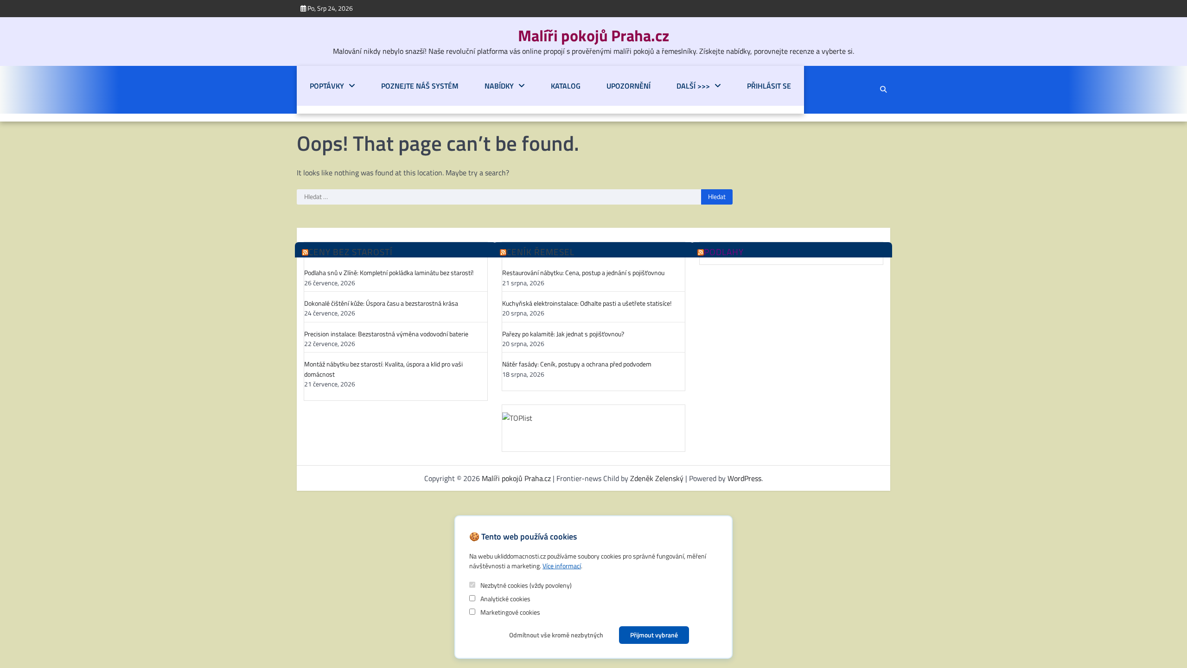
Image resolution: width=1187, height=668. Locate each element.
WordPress (744, 478)
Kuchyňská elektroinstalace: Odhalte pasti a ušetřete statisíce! (586, 303)
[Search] (883, 89)
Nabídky (499, 85)
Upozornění (628, 85)
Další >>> (693, 85)
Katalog (566, 85)
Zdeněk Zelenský (656, 478)
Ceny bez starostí (350, 252)
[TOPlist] (593, 426)
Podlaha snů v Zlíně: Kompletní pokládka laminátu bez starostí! (388, 273)
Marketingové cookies (509, 612)
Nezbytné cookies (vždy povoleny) (525, 585)
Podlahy (724, 252)
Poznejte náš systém (420, 85)
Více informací (561, 566)
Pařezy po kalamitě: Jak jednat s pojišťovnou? (563, 334)
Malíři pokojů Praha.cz (593, 35)
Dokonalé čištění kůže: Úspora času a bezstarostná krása (381, 303)
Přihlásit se (769, 85)
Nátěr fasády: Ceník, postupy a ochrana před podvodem (576, 364)
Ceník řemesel (540, 252)
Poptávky (327, 85)
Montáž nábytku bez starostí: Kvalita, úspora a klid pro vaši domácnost (383, 369)
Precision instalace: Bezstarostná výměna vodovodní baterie (386, 334)
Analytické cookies (504, 599)
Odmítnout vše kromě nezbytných (556, 635)
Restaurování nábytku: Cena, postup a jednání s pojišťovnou (583, 273)
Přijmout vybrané (654, 635)
